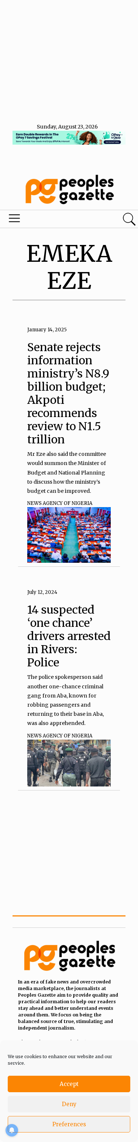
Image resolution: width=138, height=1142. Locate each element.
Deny (69, 1104)
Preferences (69, 1124)
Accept (69, 1083)
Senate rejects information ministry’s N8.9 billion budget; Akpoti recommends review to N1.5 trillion (68, 393)
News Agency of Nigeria (59, 503)
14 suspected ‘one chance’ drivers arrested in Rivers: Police (69, 636)
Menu (47, 220)
